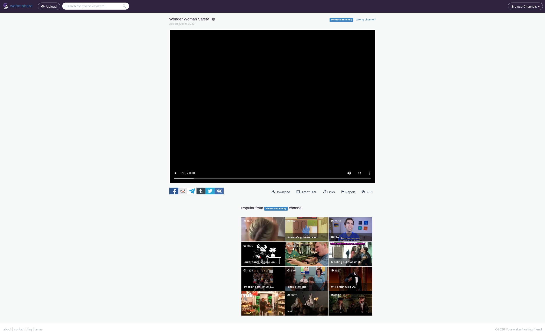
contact (19, 329)
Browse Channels (524, 6)
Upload (50, 6)
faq (29, 329)
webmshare (21, 5)
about (7, 329)
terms (38, 329)
